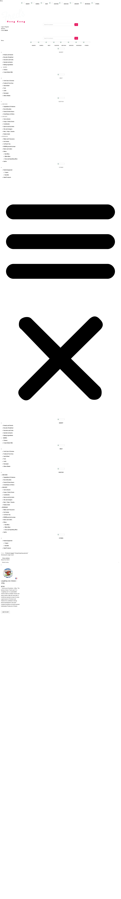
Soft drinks (6, 141)
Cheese (5, 69)
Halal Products (7, 177)
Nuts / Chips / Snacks (8, 131)
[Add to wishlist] (3, 609)
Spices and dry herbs (8, 126)
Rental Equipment (7, 170)
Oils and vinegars (7, 129)
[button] (60, 299)
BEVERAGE (5, 136)
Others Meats (6, 95)
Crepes (6, 172)
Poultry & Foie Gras (8, 83)
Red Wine (7, 154)
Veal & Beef (6, 85)
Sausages (6, 93)
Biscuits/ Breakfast (8, 57)
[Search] (76, 24)
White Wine (7, 156)
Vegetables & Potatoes (9, 106)
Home (2, 553)
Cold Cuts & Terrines (8, 80)
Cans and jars (7, 119)
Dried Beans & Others (8, 114)
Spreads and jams (8, 62)
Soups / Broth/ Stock (8, 121)
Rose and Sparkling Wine (11, 159)
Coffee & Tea (6, 144)
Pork (4, 88)
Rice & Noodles (7, 109)
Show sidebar (6, 558)
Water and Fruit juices (9, 139)
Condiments (6, 124)
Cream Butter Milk (8, 72)
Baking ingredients (8, 64)
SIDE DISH (4, 104)
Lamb (4, 90)
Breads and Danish (8, 54)
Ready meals (6, 134)
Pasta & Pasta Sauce (8, 111)
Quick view (3, 615)
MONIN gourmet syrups (9, 146)
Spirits (5, 161)
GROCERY (4, 116)
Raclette (7, 175)
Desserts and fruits (8, 59)
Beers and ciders (7, 149)
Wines (5, 151)
